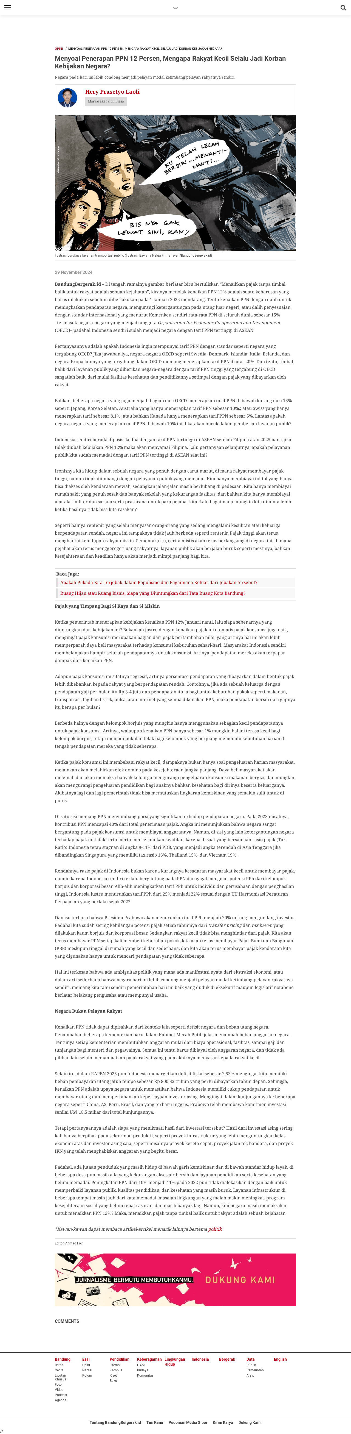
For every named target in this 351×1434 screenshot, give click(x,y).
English (280, 1359)
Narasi (87, 1370)
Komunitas (145, 1375)
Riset (113, 1375)
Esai (86, 1359)
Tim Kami (154, 1422)
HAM (141, 1365)
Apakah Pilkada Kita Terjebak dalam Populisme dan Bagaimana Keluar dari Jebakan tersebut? (158, 582)
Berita (59, 1365)
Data (251, 1359)
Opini (59, 49)
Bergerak (227, 1359)
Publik (251, 1365)
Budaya (142, 1370)
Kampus (116, 1370)
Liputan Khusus (60, 1377)
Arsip (250, 1375)
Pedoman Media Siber (188, 1422)
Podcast (61, 1395)
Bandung (62, 1359)
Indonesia (200, 1359)
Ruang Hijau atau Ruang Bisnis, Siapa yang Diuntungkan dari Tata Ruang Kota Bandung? (152, 593)
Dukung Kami (250, 1422)
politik (215, 1229)
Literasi (115, 1365)
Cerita (59, 1370)
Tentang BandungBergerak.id (115, 1422)
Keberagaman (149, 1359)
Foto (58, 1384)
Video (59, 1390)
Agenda (60, 1400)
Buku (113, 1381)
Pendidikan (119, 1359)
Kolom (87, 1375)
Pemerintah (255, 1370)
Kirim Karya (223, 1422)
